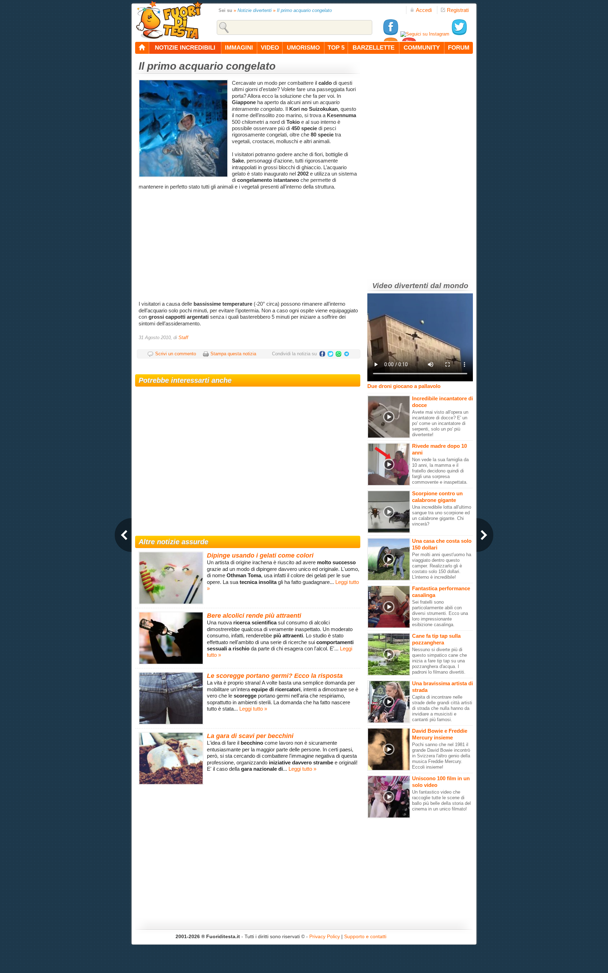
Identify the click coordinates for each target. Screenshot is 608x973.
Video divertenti (400, 285)
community (422, 47)
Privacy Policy (324, 936)
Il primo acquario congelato (304, 10)
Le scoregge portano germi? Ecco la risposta (275, 675)
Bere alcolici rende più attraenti (254, 615)
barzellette (373, 47)
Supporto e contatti (365, 936)
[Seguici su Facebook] (390, 34)
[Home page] (142, 48)
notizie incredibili (185, 47)
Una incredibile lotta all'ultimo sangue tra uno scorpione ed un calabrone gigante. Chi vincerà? (441, 515)
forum (458, 47)
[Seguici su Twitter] (459, 34)
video (270, 47)
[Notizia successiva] (484, 535)
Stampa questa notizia (233, 353)
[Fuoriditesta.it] (169, 19)
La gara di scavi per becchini (250, 735)
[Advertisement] (249, 244)
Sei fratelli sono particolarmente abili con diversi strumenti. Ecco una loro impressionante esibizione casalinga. (440, 613)
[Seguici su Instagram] (424, 34)
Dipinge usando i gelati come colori (260, 555)
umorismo (303, 47)
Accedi (424, 10)
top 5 (336, 47)
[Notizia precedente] (123, 535)
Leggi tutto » (253, 709)
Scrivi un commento (175, 353)
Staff (183, 337)
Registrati (458, 10)
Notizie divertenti (255, 10)
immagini (239, 47)
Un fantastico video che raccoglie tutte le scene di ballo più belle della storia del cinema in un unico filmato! (441, 800)
